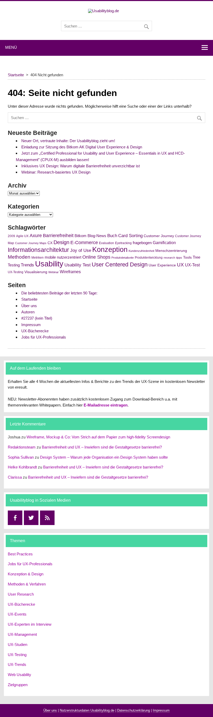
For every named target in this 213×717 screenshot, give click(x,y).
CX (50, 243)
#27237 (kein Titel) (36, 318)
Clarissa (15, 477)
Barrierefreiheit (58, 235)
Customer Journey (159, 236)
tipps (179, 257)
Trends (27, 264)
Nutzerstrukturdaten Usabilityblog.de (87, 710)
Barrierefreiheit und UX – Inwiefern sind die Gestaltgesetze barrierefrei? (102, 447)
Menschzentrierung (171, 251)
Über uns (29, 306)
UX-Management (22, 634)
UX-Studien (17, 644)
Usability (49, 263)
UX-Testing (15, 272)
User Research (21, 594)
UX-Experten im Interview (29, 624)
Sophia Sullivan (21, 457)
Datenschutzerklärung (133, 710)
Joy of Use (80, 250)
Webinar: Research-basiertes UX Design (55, 172)
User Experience (162, 265)
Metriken (37, 257)
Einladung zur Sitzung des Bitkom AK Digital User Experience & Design (81, 147)
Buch (112, 235)
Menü (11, 47)
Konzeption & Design (25, 574)
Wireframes (70, 272)
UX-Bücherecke (35, 331)
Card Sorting (130, 235)
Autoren (28, 312)
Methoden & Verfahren (27, 584)
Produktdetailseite (122, 257)
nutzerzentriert (69, 257)
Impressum (31, 324)
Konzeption (110, 249)
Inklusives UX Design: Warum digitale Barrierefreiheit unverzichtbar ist (80, 166)
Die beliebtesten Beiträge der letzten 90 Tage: (59, 293)
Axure (36, 235)
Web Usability (19, 674)
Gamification (164, 242)
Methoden (19, 257)
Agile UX (22, 236)
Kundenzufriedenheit (141, 250)
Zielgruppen (18, 684)
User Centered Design (120, 264)
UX (180, 264)
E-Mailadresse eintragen (106, 405)
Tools (187, 257)
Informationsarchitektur (38, 250)
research (169, 257)
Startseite (29, 299)
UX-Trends (17, 664)
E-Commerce (84, 242)
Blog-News (97, 236)
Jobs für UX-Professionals (43, 337)
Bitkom (80, 236)
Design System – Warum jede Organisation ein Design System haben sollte (104, 457)
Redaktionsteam (22, 447)
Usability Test (77, 265)
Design (61, 242)
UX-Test (192, 265)
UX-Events (17, 614)
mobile (50, 257)
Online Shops (96, 257)
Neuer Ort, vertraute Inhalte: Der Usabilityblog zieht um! (68, 141)
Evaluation (106, 243)
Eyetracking (123, 243)
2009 (11, 236)
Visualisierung (35, 272)
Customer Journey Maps (30, 243)
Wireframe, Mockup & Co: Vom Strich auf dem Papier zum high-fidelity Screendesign (98, 437)
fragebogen (142, 243)
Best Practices (20, 554)
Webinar (53, 272)
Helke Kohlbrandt (22, 467)
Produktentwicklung (149, 257)
